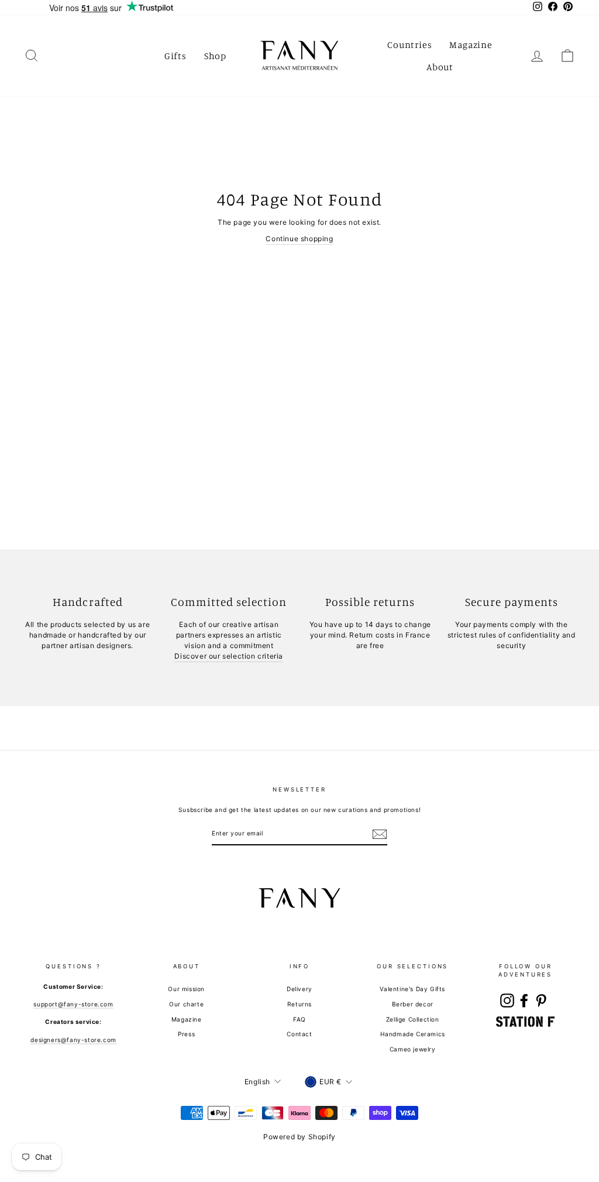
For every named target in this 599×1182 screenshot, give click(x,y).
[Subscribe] (379, 834)
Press (186, 1033)
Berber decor (412, 1004)
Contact (299, 1033)
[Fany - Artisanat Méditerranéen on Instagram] (507, 1000)
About (439, 67)
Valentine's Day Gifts (412, 988)
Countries (409, 44)
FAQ (299, 1019)
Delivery (299, 988)
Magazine (470, 44)
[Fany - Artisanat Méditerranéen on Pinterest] (541, 1000)
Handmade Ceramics (412, 1033)
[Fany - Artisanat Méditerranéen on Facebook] (524, 1000)
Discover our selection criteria (228, 656)
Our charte (186, 1004)
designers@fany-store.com (73, 1039)
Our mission (186, 988)
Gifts (175, 55)
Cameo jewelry (413, 1049)
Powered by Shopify (299, 1136)
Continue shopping (299, 238)
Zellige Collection (412, 1019)
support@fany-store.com (73, 1004)
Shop (215, 55)
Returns (299, 1004)
